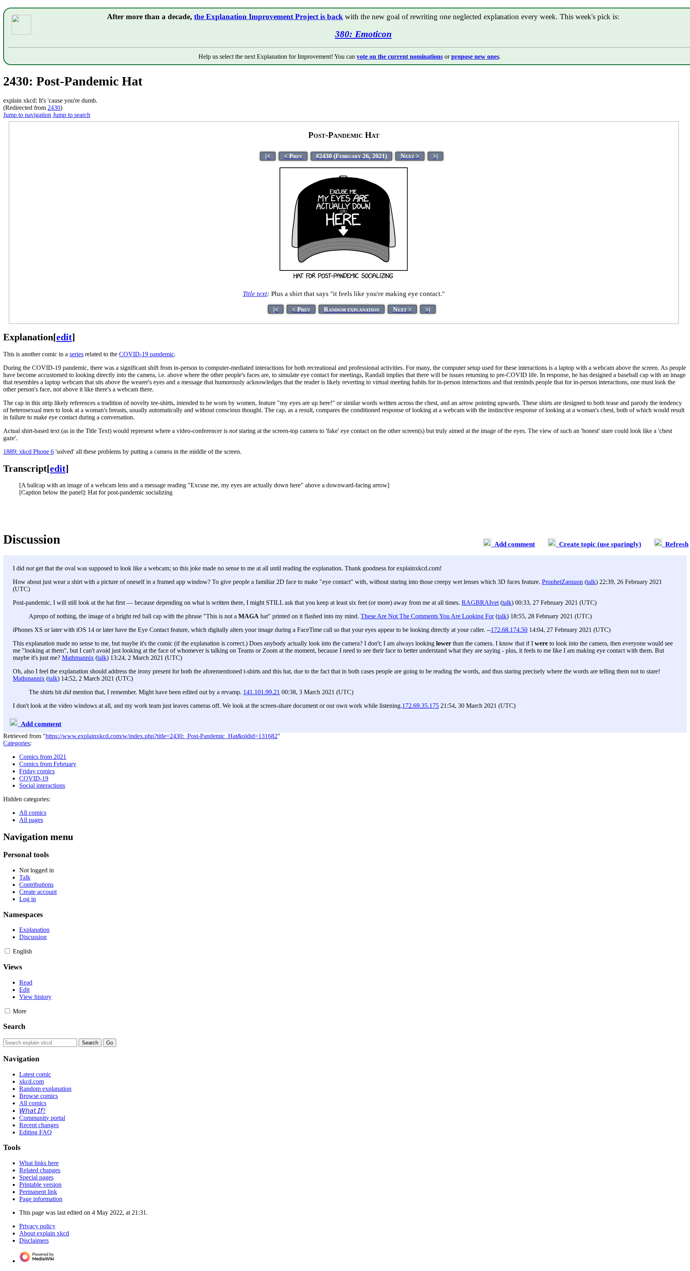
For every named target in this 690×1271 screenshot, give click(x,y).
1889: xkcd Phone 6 (28, 451)
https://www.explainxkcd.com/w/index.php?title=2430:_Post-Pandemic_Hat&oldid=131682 (162, 736)
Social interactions (42, 785)
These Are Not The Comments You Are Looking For (427, 616)
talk (591, 581)
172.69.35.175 (420, 705)
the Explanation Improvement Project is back (268, 16)
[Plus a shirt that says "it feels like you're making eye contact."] (344, 279)
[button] (7, 950)
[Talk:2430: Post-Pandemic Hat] (487, 544)
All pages (31, 819)
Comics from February (47, 764)
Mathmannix (78, 657)
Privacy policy (37, 1226)
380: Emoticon (363, 34)
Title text (255, 294)
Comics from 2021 (42, 756)
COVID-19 (33, 778)
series (76, 354)
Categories (16, 743)
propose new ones (475, 56)
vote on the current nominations (400, 56)
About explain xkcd (44, 1233)
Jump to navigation (27, 114)
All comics (32, 812)
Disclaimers (34, 1240)
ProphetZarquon (562, 581)
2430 (54, 107)
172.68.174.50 (509, 629)
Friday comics (37, 771)
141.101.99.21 (261, 692)
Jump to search (71, 114)
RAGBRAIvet (480, 602)
